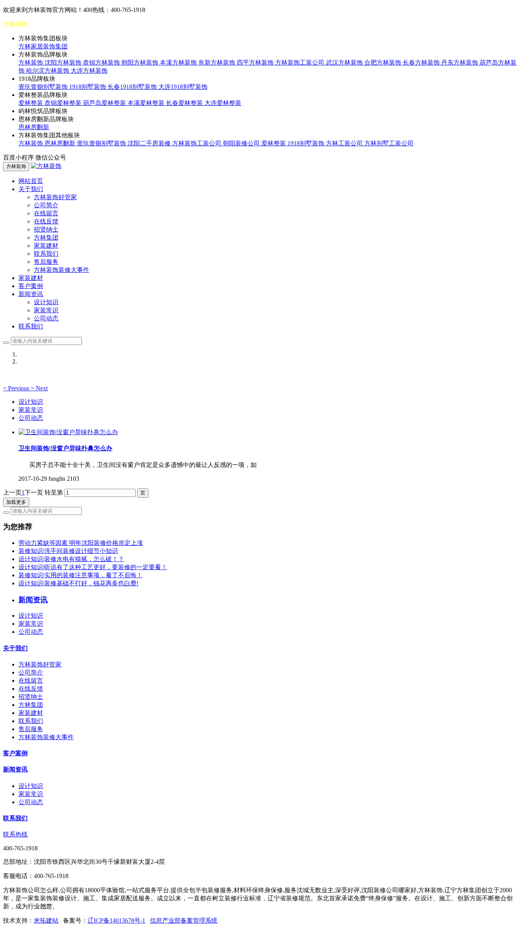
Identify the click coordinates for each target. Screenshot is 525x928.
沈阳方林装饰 (64, 62)
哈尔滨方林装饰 (48, 70)
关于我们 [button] (30, 189)
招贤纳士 (46, 229)
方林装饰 (31, 62)
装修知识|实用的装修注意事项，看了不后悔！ (80, 575)
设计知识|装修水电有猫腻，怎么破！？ (71, 559)
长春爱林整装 (185, 103)
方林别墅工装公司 (389, 143)
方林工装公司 (345, 143)
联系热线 (15, 834)
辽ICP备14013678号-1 (116, 920)
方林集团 (46, 237)
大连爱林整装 (222, 103)
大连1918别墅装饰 (183, 86)
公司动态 (46, 318)
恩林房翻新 (33, 127)
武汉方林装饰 (345, 62)
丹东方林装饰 (460, 62)
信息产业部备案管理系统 (184, 920)
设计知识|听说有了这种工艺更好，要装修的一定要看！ (92, 567)
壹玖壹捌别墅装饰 (43, 86)
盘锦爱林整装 (64, 103)
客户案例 (30, 286)
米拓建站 (46, 920)
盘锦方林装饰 (102, 62)
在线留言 (46, 213)
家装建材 (46, 245)
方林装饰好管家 (55, 197)
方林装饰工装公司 (300, 62)
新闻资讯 (15, 769)
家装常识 (46, 310)
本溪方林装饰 (179, 62)
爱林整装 (31, 103)
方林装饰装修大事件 (61, 270)
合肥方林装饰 (383, 62)
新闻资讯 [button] (30, 294)
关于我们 (15, 648)
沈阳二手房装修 (150, 143)
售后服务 (46, 261)
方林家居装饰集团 (43, 46)
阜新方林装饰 (217, 62)
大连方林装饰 (89, 70)
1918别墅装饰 (88, 86)
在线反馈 (46, 221)
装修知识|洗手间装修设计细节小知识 (68, 551)
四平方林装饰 (256, 62)
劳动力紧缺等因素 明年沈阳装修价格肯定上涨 (80, 543)
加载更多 (16, 502)
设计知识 (46, 302)
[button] (17, 388)
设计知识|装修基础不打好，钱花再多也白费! (78, 583)
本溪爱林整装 (147, 103)
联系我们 (46, 253)
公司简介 (46, 205)
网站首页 (30, 181)
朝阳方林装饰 (140, 62)
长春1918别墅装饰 (133, 86)
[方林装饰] (46, 166)
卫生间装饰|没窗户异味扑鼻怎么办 (65, 448)
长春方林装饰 (422, 62)
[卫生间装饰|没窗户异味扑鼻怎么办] (68, 432)
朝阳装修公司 (242, 143)
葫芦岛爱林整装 (105, 103)
